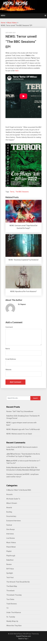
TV (7, 608)
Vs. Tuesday (10, 617)
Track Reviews (11, 604)
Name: (7, 349)
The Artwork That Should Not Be (18, 582)
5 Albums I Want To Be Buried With (18, 490)
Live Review (10, 538)
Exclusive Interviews (13, 521)
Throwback (10, 591)
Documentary (11, 516)
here (16, 71)
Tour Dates (10, 599)
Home (3, 23)
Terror (12, 192)
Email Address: (10, 359)
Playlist (9, 551)
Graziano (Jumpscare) (14, 474)
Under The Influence (13, 612)
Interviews (10, 534)
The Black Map (11, 586)
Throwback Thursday (14, 595)
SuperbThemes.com (23, 636)
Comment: (9, 327)
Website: (8, 369)
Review (9, 564)
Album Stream (11, 503)
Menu (3, 15)
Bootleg (9, 512)
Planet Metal (11, 547)
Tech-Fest (10, 577)
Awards (9, 507)
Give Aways (10, 529)
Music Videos (12, 23)
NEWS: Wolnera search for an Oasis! (19, 434)
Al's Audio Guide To (13, 499)
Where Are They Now (14, 626)
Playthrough (10, 556)
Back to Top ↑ (23, 639)
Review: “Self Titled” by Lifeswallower (19, 411)
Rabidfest (9, 560)
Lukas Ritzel (10, 447)
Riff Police (10, 569)
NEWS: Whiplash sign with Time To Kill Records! (23, 429)
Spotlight (9, 573)
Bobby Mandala (12, 467)
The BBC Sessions (22, 192)
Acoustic (9, 494)
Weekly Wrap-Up (12, 621)
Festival (9, 525)
